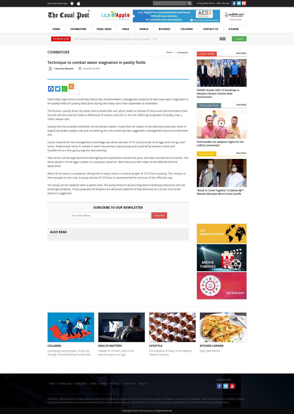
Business (164, 29)
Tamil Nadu (104, 29)
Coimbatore (78, 29)
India (125, 29)
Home (56, 29)
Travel (239, 39)
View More (241, 53)
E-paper (234, 29)
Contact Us (210, 29)
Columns (187, 29)
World (144, 29)
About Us (144, 383)
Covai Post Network (63, 68)
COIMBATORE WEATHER (222, 211)
